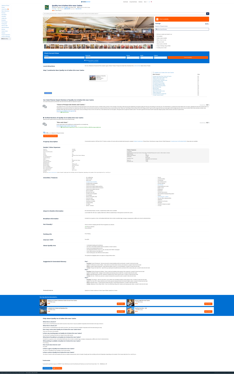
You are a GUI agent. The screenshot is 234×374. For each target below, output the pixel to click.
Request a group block (93, 61)
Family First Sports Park (158, 81)
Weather (3, 32)
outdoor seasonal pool (52, 172)
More (145, 1)
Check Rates (57, 368)
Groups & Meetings (6, 36)
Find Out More (47, 368)
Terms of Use (12, 372)
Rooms (128, 55)
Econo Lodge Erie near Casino (142, 300)
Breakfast (4, 20)
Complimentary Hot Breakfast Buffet (178, 141)
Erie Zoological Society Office (159, 85)
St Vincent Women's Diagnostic (159, 93)
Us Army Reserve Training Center (160, 80)
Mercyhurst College (157, 87)
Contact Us (2, 372)
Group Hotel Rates (133, 1)
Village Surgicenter (157, 92)
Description (4, 14)
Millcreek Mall (156, 88)
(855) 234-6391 (35, 372)
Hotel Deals (125, 1)
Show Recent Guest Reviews (50, 135)
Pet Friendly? (4, 22)
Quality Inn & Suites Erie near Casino (164, 72)
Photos (3, 7)
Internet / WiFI (5, 25)
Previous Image (47, 30)
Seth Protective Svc (157, 89)
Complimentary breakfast (91, 181)
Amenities (4, 16)
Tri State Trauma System (158, 95)
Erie (62, 7)
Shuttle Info (4, 18)
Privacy (16, 372)
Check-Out (87, 55)
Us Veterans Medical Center (159, 84)
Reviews (3, 12)
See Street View (48, 93)
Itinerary (3, 29)
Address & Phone (5, 5)
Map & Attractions (5, 11)
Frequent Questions (6, 34)
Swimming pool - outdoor (163, 196)
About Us (7, 372)
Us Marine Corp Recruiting (158, 79)
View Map (54, 8)
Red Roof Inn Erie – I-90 (141, 308)
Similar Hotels (5, 31)
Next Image (150, 30)
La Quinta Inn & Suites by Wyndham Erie (57, 308)
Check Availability (188, 57)
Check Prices (5, 9)
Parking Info (4, 23)
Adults (141, 55)
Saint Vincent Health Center (159, 91)
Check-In (46, 55)
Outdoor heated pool (138, 141)
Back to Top (5, 38)
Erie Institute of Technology (158, 83)
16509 (66, 7)
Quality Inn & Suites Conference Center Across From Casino (62, 300)
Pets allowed (160, 184)
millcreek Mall (137, 65)
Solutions (140, 1)
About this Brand (5, 27)
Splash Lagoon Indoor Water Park (160, 77)
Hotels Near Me (21, 372)
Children (156, 55)
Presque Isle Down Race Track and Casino (162, 76)
